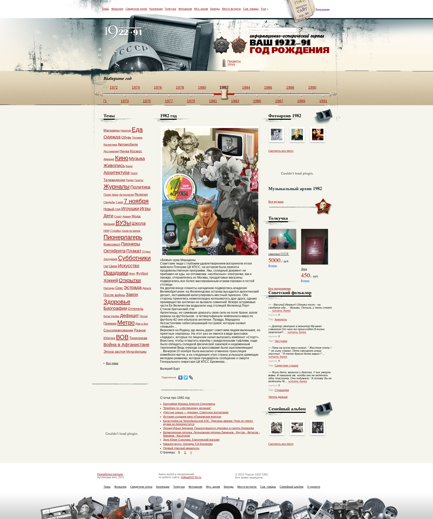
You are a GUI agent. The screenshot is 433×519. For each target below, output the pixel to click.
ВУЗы (123, 222)
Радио (130, 180)
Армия (127, 216)
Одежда (112, 137)
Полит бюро (111, 194)
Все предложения (279, 288)
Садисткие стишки (286, 365)
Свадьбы (109, 202)
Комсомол (111, 244)
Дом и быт (141, 323)
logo (123, 33)
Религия (141, 194)
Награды (109, 288)
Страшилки (282, 390)
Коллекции (155, 8)
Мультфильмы (136, 351)
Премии (110, 323)
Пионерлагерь (122, 237)
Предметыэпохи (234, 63)
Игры (145, 208)
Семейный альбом (291, 486)
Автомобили (128, 144)
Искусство (128, 265)
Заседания (110, 259)
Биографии (115, 308)
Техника (137, 137)
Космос (136, 151)
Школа (139, 223)
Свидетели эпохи (136, 8)
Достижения (111, 151)
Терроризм (138, 338)
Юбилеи (109, 338)
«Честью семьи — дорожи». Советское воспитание (196, 412)
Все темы (112, 363)
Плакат (133, 250)
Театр (134, 173)
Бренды (215, 8)
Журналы (116, 186)
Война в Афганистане (126, 344)
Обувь (126, 137)
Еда (137, 129)
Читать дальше (278, 396)
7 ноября (136, 201)
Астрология (126, 194)
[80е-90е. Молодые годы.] (297, 432)
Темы (105, 8)
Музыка (137, 158)
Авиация (108, 159)
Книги (129, 166)
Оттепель (135, 309)
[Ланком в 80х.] (317, 139)
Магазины (111, 130)
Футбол (142, 273)
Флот (132, 273)
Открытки (130, 280)
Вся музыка (275, 201)
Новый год (112, 209)
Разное (140, 330)
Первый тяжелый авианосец (181, 448)
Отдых (146, 251)
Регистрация (322, 9)
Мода (136, 216)
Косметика (110, 144)
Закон (132, 294)
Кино (121, 158)
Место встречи (231, 8)
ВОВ (122, 337)
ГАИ (106, 266)
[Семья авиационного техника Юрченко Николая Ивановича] (276, 432)
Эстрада (133, 287)
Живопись (114, 165)
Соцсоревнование (118, 330)
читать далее (281, 310)
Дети (108, 215)
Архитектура (116, 172)
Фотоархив (185, 8)
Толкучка (170, 8)
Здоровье (116, 301)
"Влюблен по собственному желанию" (187, 408)
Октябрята (114, 250)
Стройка (115, 230)
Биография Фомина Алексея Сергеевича (189, 403)
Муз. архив (201, 8)
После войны (114, 295)
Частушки (281, 340)
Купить (272, 265)
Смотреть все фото (280, 150)
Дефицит (129, 315)
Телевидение (114, 180)
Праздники (115, 273)
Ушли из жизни (131, 230)
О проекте (313, 486)
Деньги (146, 288)
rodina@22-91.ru (191, 477)
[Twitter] (185, 377)
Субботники (134, 257)
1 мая (119, 202)
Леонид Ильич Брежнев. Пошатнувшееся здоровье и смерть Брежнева (208, 428)
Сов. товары (251, 8)
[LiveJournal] (191, 377)
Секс (119, 288)
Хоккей (110, 280)
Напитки (126, 130)
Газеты (139, 180)
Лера (304, 269)
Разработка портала (110, 474)
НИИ (106, 230)
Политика (140, 187)
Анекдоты (281, 319)
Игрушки (130, 208)
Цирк (113, 266)
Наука (124, 151)
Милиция (109, 223)
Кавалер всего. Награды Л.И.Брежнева (187, 443)
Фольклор (117, 8)
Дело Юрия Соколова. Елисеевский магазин (191, 439)
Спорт (118, 216)
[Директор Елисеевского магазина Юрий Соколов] (276, 139)
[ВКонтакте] (180, 377)
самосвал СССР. (278, 254)
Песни (144, 316)
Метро (126, 322)
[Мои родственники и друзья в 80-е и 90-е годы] (317, 432)
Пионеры (130, 243)
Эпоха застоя (114, 351)
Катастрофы (111, 316)
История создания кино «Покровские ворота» (192, 416)
